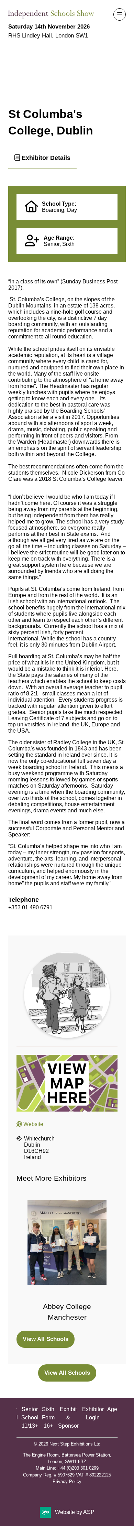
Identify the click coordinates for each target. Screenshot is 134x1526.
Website (32, 1124)
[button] (119, 14)
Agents (115, 1409)
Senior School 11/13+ (29, 1417)
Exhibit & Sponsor (68, 1417)
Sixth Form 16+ (48, 1417)
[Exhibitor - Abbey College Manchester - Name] (67, 1261)
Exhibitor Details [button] (45, 157)
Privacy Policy (67, 1481)
